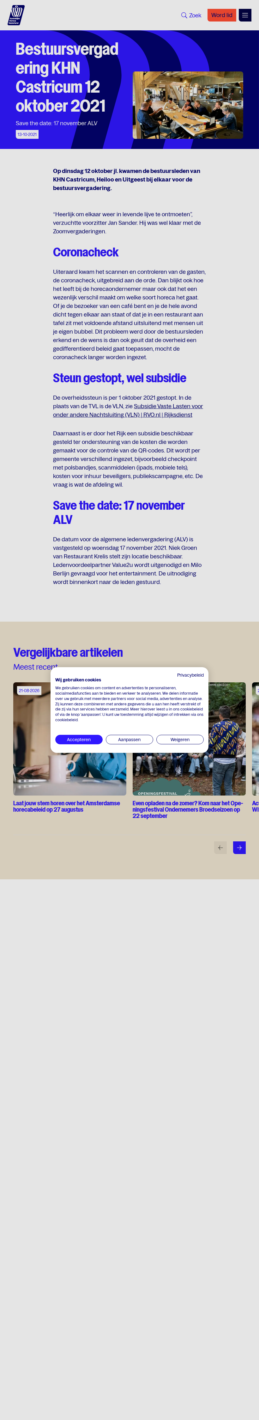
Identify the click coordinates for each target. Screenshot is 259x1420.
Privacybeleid (190, 675)
